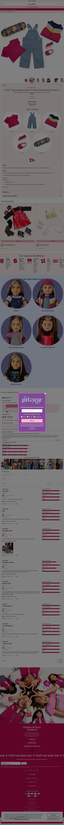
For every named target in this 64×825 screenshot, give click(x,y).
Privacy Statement (32, 428)
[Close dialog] (45, 393)
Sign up (32, 420)
